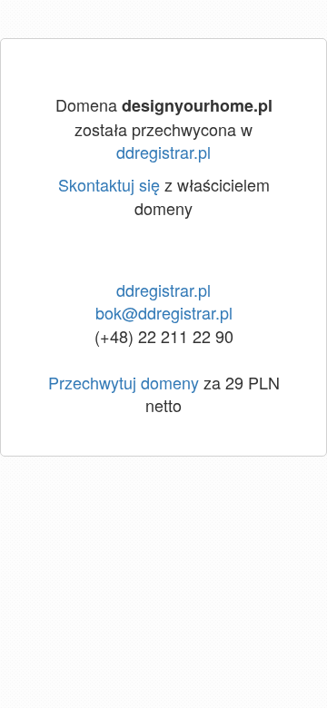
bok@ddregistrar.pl (164, 312)
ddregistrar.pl (163, 151)
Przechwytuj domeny (123, 382)
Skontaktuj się (109, 184)
